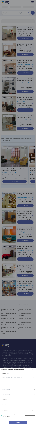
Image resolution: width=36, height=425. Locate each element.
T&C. (10, 416)
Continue (18, 422)
